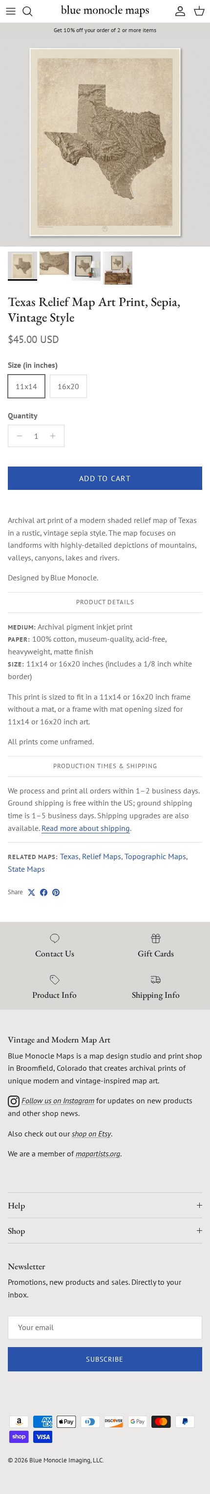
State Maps (26, 869)
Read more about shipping (86, 828)
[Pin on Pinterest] (56, 892)
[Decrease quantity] (16, 436)
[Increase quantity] (55, 436)
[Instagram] (14, 1100)
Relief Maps (101, 856)
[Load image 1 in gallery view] (105, 142)
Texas (69, 856)
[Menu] (10, 11)
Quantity (23, 415)
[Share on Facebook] (43, 892)
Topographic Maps (155, 856)
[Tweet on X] (31, 892)
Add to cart (105, 478)
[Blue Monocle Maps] (105, 11)
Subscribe (105, 1359)
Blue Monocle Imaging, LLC (66, 1460)
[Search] (32, 11)
